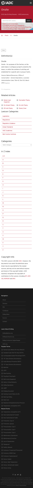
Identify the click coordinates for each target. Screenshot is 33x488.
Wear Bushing (7, 373)
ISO (2, 279)
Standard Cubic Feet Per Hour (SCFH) (13, 353)
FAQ (4, 307)
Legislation (6, 116)
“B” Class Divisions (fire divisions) (12, 359)
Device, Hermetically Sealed (10, 465)
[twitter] (18, 475)
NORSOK (7, 279)
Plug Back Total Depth (9, 376)
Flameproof (6, 444)
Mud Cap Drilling (7, 397)
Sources (5, 318)
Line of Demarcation (8, 441)
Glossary (5, 303)
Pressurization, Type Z (9, 427)
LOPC (5, 370)
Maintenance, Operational (10, 435)
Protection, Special (8, 424)
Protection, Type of (8, 421)
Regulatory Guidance (9, 123)
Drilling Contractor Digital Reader (11, 340)
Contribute (5, 311)
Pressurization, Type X (9, 432)
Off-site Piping (8, 108)
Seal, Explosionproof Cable (10, 418)
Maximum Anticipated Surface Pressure (14, 403)
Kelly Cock (6, 400)
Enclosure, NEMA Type (9, 453)
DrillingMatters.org (8, 333)
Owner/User (22, 108)
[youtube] (20, 475)
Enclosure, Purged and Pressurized (12, 450)
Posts (6, 35)
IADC (20, 261)
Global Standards (8, 127)
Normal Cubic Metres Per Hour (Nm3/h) (13, 350)
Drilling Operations (8, 385)
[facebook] (13, 475)
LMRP (5, 388)
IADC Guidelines (7, 131)
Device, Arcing (7, 468)
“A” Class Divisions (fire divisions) (12, 364)
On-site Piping (23, 105)
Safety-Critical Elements (10, 382)
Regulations (7, 89)
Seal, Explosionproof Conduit (11, 415)
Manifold (5, 367)
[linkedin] (15, 475)
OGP (29, 276)
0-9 (4, 156)
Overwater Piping (24, 100)
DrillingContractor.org (8, 337)
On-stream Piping (9, 105)
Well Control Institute (9, 134)
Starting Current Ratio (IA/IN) (11, 394)
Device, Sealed (7, 459)
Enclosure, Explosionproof (10, 456)
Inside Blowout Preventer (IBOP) (12, 361)
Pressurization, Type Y (9, 430)
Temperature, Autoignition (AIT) (12, 406)
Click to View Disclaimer (21, 485)
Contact (5, 321)
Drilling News (6, 314)
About (4, 300)
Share (3, 50)
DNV (13, 279)
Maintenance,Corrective (9, 438)
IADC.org (5, 344)
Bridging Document (8, 391)
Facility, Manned (7, 447)
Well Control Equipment (9, 379)
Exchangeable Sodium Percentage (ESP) (14, 356)
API (26, 276)
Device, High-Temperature (10, 462)
